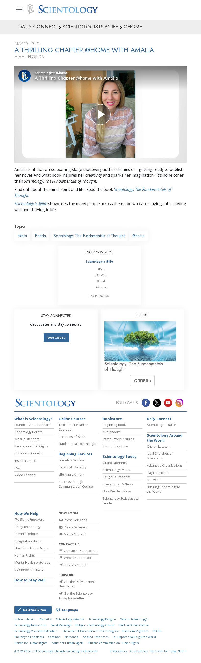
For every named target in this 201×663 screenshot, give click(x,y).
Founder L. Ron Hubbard (32, 425)
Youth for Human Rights (67, 643)
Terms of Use (159, 651)
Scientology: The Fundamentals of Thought (89, 236)
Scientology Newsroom (30, 625)
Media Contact (74, 534)
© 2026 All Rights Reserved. (56, 651)
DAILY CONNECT (99, 252)
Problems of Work (72, 436)
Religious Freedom (116, 477)
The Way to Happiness (29, 637)
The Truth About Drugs (31, 548)
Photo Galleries (75, 527)
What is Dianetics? (27, 439)
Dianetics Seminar (72, 460)
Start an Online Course (134, 625)
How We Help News (117, 491)
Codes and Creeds (28, 453)
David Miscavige (60, 625)
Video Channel (25, 475)
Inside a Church (25, 460)
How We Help (26, 513)
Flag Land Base (157, 472)
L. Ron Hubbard (24, 619)
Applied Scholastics (95, 637)
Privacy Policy (119, 651)
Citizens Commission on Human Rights (113, 643)
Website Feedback (77, 558)
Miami (22, 236)
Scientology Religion (102, 619)
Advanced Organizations (165, 465)
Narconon (71, 637)
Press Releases (75, 520)
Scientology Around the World (164, 438)
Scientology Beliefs (28, 432)
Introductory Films (116, 446)
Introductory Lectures (118, 439)
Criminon (54, 637)
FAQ (17, 467)
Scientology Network (70, 619)
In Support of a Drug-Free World (134, 637)
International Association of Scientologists (90, 631)
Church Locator (158, 446)
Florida (40, 236)
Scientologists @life (99, 261)
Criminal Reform (26, 533)
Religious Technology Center (95, 625)
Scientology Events (116, 469)
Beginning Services (75, 454)
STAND (157, 631)
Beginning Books (115, 425)
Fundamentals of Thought (77, 443)
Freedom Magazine (135, 631)
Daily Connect (159, 418)
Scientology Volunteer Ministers (35, 631)
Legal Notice (178, 651)
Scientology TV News (118, 484)
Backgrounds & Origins (31, 446)
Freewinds (154, 479)
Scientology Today (120, 456)
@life (101, 269)
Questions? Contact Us (80, 550)
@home (138, 236)
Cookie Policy (139, 651)
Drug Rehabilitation (28, 541)
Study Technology (27, 526)
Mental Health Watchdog (32, 562)
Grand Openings (115, 462)
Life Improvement (71, 474)
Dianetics (45, 619)
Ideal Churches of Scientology (160, 455)
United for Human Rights (30, 643)
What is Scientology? (33, 418)
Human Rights (24, 555)
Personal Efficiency (72, 467)
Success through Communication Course (76, 484)
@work (101, 281)
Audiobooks (112, 432)
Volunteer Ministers (29, 569)
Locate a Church (75, 565)
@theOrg (101, 275)
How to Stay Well (99, 295)
